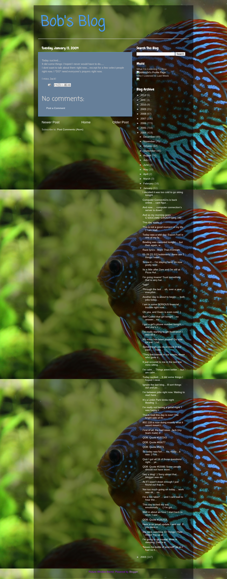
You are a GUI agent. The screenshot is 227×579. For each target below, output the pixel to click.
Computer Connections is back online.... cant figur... (160, 201)
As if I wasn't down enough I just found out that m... (161, 483)
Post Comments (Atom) (70, 129)
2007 (143, 118)
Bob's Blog (73, 22)
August (147, 155)
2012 (143, 95)
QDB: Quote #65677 (154, 442)
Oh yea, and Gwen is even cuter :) (162, 312)
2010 (143, 104)
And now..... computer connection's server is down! (162, 209)
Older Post (120, 122)
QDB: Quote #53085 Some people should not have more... (162, 468)
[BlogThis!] (59, 85)
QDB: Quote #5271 (153, 447)
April (146, 174)
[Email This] (55, 85)
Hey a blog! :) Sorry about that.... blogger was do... (161, 476)
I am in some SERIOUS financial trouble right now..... (161, 306)
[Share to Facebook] (66, 85)
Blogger (133, 571)
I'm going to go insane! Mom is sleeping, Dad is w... (160, 541)
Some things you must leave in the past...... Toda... (162, 348)
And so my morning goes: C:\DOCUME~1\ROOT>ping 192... (163, 216)
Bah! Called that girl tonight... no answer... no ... (161, 318)
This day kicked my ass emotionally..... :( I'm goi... (158, 506)
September (149, 151)
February (148, 183)
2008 (143, 114)
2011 (143, 100)
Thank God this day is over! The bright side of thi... (161, 416)
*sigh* (146, 284)
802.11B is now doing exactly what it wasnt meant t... (163, 424)
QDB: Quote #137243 (155, 437)
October (148, 146)
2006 (143, 123)
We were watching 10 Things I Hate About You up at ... (162, 533)
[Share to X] (62, 85)
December (149, 136)
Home (86, 122)
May (146, 169)
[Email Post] (49, 84)
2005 (143, 128)
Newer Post (50, 122)
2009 (143, 109)
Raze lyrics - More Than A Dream (161, 250)
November (149, 141)
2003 (143, 557)
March (147, 178)
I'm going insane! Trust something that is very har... (162, 278)
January (148, 188)
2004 (143, 132)
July (145, 160)
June (146, 165)
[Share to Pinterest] (69, 85)
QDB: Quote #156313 (155, 519)
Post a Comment (55, 108)
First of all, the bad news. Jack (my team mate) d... (162, 431)
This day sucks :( (152, 222)
